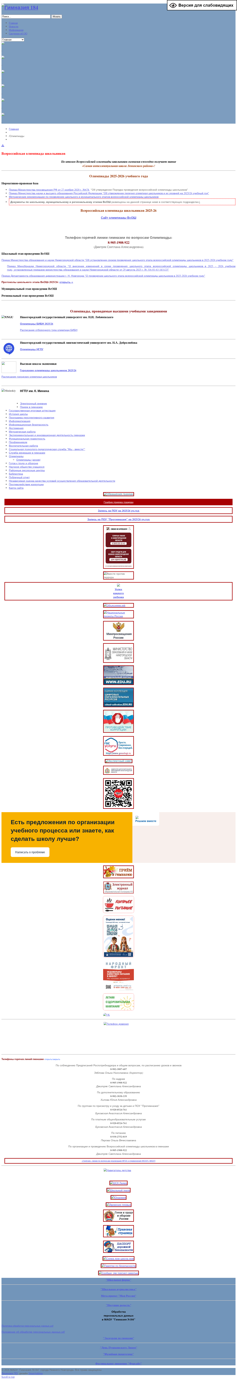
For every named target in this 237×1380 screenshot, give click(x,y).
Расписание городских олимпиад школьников (29, 376)
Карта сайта (16, 488)
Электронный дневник (33, 403)
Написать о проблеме (30, 852)
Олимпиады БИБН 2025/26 (36, 324)
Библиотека (16, 473)
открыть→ (66, 282)
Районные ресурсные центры (27, 470)
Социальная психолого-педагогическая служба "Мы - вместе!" (47, 449)
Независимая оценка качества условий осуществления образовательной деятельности (62, 481)
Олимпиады (16, 456)
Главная (14, 129)
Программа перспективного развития (31, 417)
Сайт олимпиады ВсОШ (118, 217)
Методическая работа (22, 431)
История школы (18, 414)
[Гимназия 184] (19, 7)
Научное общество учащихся (26, 466)
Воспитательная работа (23, 445)
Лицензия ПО (9, 1373)
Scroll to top (8, 1377)
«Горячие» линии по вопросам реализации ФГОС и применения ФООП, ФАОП (118, 1160)
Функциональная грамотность (27, 438)
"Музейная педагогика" (118, 1354)
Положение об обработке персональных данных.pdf (33, 1332)
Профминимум (18, 442)
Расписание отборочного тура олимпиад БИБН (48, 330)
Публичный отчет (19, 477)
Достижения (16, 428)
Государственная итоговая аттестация (32, 410)
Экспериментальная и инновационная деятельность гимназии (47, 435)
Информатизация (19, 421)
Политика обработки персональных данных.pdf (27, 1325)
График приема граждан (118, 502)
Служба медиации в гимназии (27, 452)
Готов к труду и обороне (23, 463)
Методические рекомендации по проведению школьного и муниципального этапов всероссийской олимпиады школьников (83, 196)
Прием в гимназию (31, 407)
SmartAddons (36, 1373)
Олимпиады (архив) (28, 459)
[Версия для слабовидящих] (202, 9)
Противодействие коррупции (26, 484)
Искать (57, 16)
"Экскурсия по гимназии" (118, 1338)
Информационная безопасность (28, 424)
